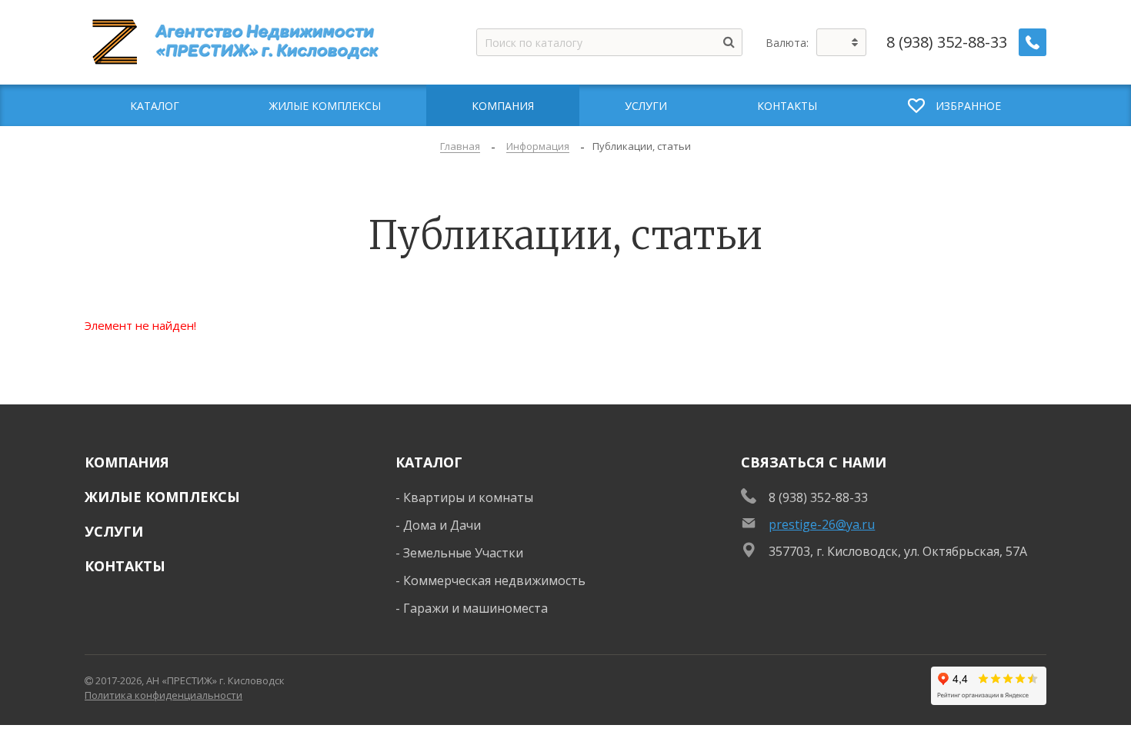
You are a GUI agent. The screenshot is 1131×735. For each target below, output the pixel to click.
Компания (127, 462)
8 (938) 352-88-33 (946, 42)
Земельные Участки (463, 552)
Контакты (125, 566)
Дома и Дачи (442, 525)
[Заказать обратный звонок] (1032, 42)
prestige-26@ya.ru (822, 524)
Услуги (114, 531)
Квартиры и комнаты (468, 497)
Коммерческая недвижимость (494, 580)
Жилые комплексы (162, 496)
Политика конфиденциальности (163, 695)
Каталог (428, 462)
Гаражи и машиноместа (475, 608)
